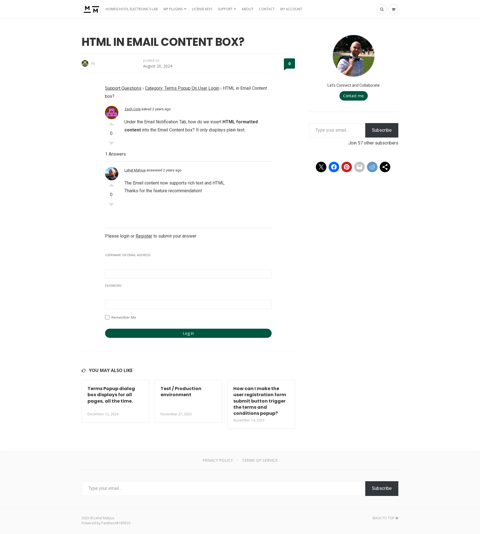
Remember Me (123, 317)
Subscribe (382, 130)
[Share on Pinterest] (346, 167)
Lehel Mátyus (104, 518)
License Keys (202, 9)
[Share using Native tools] (385, 167)
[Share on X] (321, 167)
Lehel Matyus (135, 170)
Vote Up (111, 122)
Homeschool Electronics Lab (132, 9)
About (247, 9)
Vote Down (111, 145)
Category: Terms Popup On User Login (182, 88)
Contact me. (353, 95)
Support (225, 9)
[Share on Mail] (359, 167)
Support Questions (123, 88)
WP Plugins (173, 9)
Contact (267, 9)
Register (144, 236)
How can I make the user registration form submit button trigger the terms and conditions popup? (259, 401)
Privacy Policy (217, 460)
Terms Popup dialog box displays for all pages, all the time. (111, 394)
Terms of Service (260, 460)
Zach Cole (132, 109)
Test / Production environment (181, 391)
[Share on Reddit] (372, 167)
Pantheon (108, 523)
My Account (291, 9)
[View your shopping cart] (393, 9)
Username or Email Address (127, 255)
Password (113, 285)
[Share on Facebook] (334, 167)
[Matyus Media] (91, 9)
